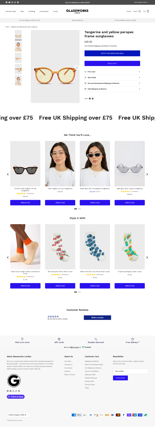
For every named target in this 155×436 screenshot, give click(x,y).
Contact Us (68, 364)
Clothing (32, 11)
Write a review (97, 318)
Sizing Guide (89, 381)
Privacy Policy (90, 384)
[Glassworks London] (77, 11)
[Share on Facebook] (90, 98)
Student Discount (91, 378)
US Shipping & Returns (93, 368)
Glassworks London (16, 420)
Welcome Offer (90, 375)
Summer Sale (11, 11)
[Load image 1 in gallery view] (55, 66)
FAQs (87, 388)
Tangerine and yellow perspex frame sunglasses (24, 27)
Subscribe (120, 378)
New (22, 11)
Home (7, 27)
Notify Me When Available (112, 53)
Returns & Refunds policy (94, 364)
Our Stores (68, 368)
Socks (55, 11)
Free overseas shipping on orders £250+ (77, 2)
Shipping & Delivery (92, 361)
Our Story (67, 361)
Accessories (43, 11)
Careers (67, 371)
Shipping (97, 46)
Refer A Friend (69, 375)
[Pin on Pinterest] (92, 98)
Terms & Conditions (92, 371)
